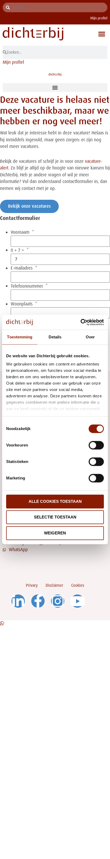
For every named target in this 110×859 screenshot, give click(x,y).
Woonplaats (22, 304)
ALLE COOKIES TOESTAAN (55, 501)
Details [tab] (55, 337)
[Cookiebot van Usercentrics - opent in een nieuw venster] (80, 322)
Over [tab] (90, 337)
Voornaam (20, 232)
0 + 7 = (17, 250)
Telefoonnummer (27, 286)
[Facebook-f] (38, 601)
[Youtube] (77, 601)
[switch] (96, 445)
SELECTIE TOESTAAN (55, 517)
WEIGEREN (55, 533)
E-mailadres (22, 268)
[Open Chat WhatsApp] (2, 623)
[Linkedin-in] (18, 601)
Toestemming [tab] (19, 337)
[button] (101, 33)
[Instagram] (57, 601)
